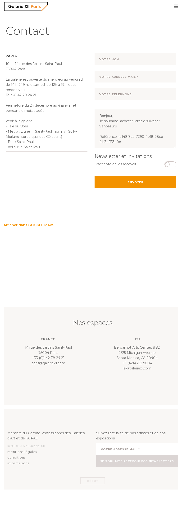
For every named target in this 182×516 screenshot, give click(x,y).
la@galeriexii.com (137, 368)
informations (18, 463)
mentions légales (22, 452)
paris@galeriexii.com (48, 363)
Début (93, 481)
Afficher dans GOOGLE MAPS (29, 225)
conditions (16, 457)
